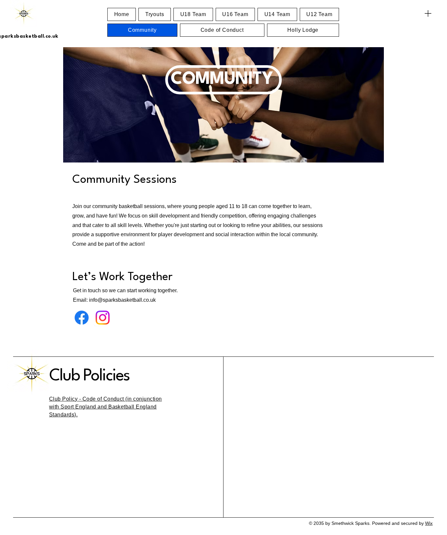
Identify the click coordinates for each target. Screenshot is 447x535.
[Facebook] (81, 317)
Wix (429, 523)
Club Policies (89, 376)
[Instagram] (102, 317)
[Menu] (428, 13)
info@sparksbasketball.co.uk (122, 300)
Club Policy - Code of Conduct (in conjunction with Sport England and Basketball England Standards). (105, 406)
